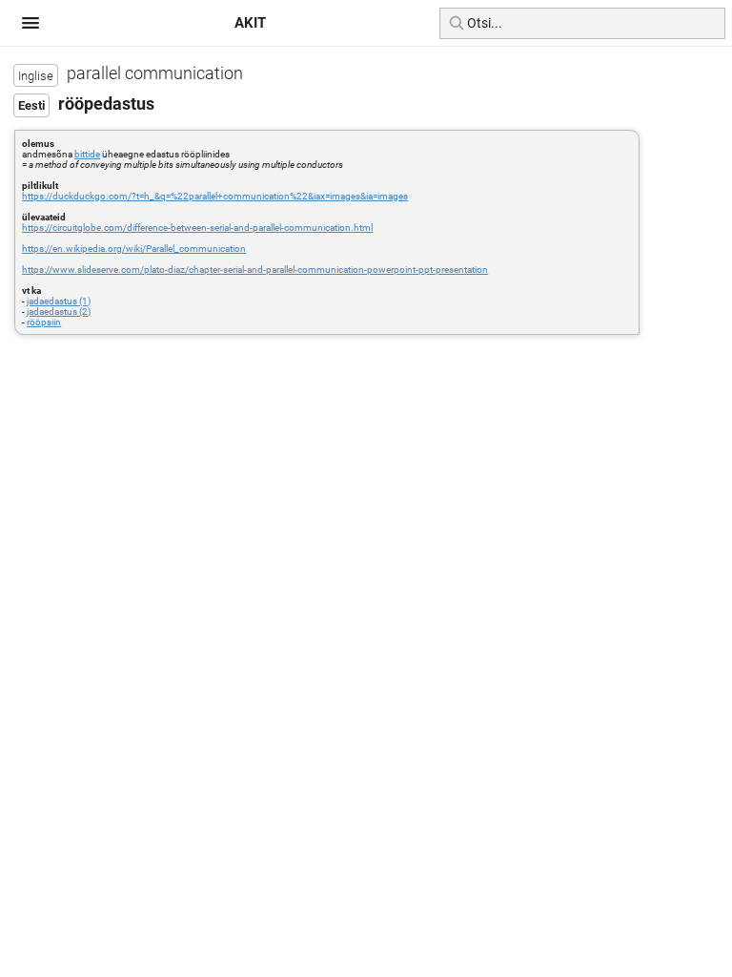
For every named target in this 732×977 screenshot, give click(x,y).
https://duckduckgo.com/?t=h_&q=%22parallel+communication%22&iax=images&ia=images (215, 196)
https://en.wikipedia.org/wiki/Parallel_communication (134, 248)
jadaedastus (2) (59, 311)
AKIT (250, 22)
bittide (87, 154)
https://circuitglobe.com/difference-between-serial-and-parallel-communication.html (197, 227)
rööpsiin (44, 322)
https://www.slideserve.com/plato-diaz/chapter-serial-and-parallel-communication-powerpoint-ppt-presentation (255, 269)
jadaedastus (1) (59, 301)
